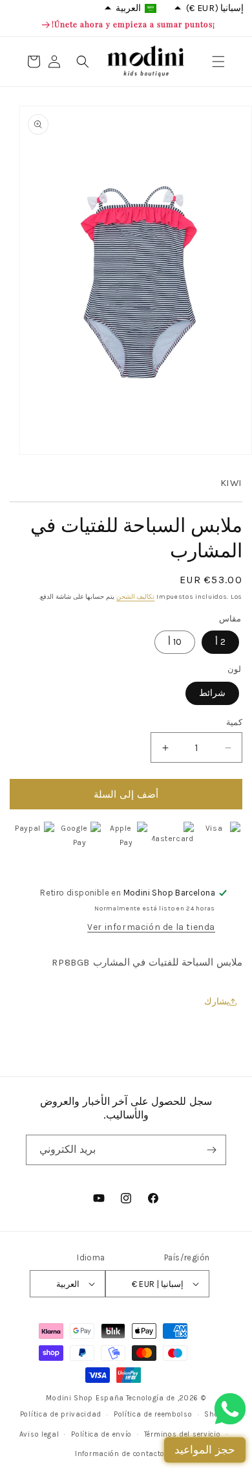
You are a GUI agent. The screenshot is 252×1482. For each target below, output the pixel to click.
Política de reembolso (153, 1414)
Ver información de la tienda (151, 926)
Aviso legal (39, 1434)
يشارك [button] (216, 1001)
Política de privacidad (60, 1414)
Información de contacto (120, 1454)
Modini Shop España (85, 1398)
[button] (218, 61)
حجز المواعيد (204, 1449)
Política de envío (101, 1434)
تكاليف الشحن (135, 597)
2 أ (220, 641)
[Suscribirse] (211, 1150)
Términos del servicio (182, 1434)
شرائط (212, 693)
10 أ (175, 641)
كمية (234, 722)
